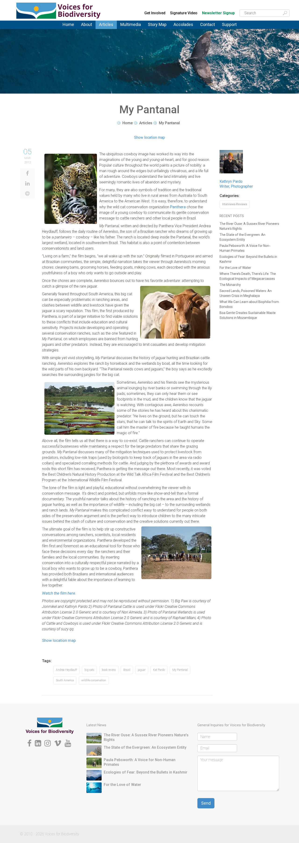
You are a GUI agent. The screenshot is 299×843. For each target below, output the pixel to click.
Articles (106, 24)
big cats (89, 669)
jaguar (142, 669)
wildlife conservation (93, 680)
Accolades (183, 24)
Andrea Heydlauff (66, 669)
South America (65, 680)
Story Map (157, 24)
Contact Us (209, 27)
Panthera (178, 206)
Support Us (231, 27)
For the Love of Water (235, 268)
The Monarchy (230, 285)
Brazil (126, 669)
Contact (207, 24)
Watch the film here (58, 593)
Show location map (149, 137)
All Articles (107, 27)
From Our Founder (88, 30)
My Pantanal (180, 669)
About (86, 24)
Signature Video (183, 13)
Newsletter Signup (218, 13)
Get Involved (154, 13)
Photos (125, 27)
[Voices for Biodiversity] (50, 725)
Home (68, 24)
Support (229, 24)
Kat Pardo (159, 669)
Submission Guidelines (93, 31)
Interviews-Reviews (234, 204)
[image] (70, 188)
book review (109, 669)
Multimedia (130, 24)
